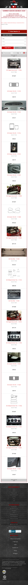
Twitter (15, 550)
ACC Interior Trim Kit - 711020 (14, 385)
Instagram (15, 553)
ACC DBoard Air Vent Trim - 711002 (14, 343)
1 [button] (13, 480)
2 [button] (14, 480)
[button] (12, 480)
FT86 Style (15, 541)
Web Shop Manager (8, 568)
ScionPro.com (15, 547)
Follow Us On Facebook (15, 539)
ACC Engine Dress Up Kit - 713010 (14, 322)
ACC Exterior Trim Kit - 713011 (14, 364)
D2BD (15, 544)
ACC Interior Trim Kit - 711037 (14, 469)
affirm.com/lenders (13, 563)
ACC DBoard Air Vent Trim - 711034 (14, 406)
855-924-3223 (14, 524)
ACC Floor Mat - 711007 (14, 301)
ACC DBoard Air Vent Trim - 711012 (14, 280)
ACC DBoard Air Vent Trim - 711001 (14, 427)
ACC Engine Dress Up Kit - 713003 (14, 448)
